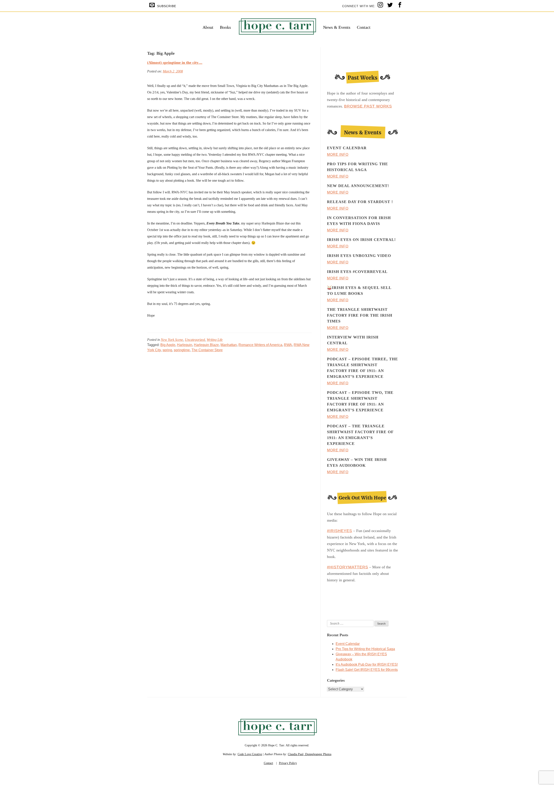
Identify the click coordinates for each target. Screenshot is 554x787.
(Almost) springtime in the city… (174, 62)
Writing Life (215, 339)
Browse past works (368, 106)
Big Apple (167, 345)
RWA (288, 345)
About (208, 27)
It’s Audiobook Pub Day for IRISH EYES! (367, 664)
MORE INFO (337, 154)
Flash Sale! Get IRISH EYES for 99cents (367, 670)
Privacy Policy (288, 763)
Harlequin (184, 345)
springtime (182, 350)
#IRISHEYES (339, 531)
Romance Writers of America (260, 345)
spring (167, 350)
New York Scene (172, 339)
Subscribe (166, 6)
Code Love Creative (250, 754)
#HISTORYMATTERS (347, 567)
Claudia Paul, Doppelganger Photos (309, 754)
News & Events (336, 27)
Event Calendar (348, 644)
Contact (363, 27)
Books (225, 27)
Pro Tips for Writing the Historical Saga (365, 649)
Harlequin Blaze (206, 345)
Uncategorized (195, 339)
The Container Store (207, 350)
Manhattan (229, 345)
